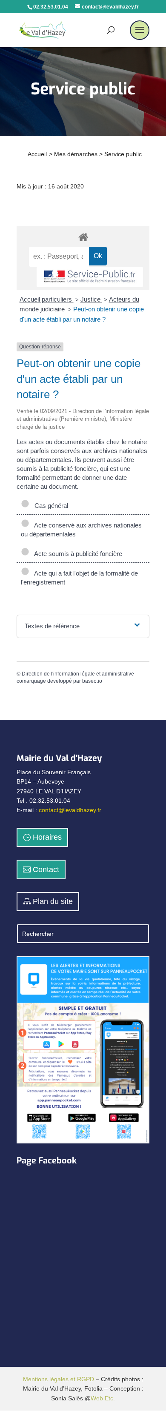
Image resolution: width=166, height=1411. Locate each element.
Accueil (37, 154)
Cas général (49, 505)
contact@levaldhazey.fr (70, 810)
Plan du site (53, 901)
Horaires (47, 837)
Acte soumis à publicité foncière (76, 553)
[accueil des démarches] (83, 237)
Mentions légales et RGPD (58, 1379)
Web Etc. (103, 1398)
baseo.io (92, 681)
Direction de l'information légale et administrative (78, 674)
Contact (46, 869)
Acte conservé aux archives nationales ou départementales (81, 530)
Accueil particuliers (47, 299)
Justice (91, 299)
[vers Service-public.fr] (90, 277)
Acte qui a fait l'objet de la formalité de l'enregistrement (79, 578)
